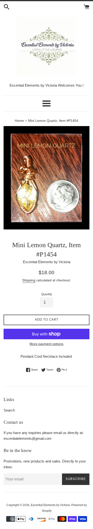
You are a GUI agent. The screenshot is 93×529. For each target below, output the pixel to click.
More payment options (46, 344)
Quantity (46, 294)
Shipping (28, 280)
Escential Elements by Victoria (50, 505)
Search (9, 410)
